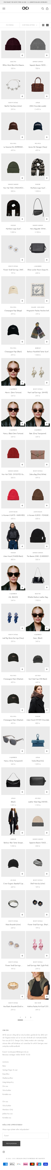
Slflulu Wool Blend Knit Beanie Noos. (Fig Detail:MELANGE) (13, 65)
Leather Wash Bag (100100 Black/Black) (37, 802)
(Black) (13, 802)
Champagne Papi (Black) (13, 351)
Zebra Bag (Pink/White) (37, 474)
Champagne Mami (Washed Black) (13, 679)
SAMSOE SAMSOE (38, 62)
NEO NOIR (38, 1003)
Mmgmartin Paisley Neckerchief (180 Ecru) (38, 310)
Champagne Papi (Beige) (13, 310)
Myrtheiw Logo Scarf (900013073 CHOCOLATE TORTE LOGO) (13, 228)
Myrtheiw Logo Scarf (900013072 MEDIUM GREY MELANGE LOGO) (38, 188)
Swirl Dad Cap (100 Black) (38, 679)
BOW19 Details (13, 103)
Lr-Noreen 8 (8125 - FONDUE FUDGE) (37, 515)
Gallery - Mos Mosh (37, 307)
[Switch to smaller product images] (47, 25)
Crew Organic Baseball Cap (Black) (13, 883)
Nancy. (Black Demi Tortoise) (13, 433)
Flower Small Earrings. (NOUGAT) (13, 965)
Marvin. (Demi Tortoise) (13, 392)
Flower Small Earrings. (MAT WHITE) (13, 269)
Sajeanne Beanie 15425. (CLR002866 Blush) (37, 842)
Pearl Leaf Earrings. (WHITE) (38, 392)
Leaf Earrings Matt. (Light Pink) (37, 965)
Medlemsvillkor (7, 1078)
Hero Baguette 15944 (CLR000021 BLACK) (37, 228)
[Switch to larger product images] (43, 25)
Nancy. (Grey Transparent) (13, 761)
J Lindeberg (38, 266)
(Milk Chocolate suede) (38, 106)
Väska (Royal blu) (38, 761)
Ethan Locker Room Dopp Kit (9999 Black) (38, 269)
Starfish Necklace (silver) (13, 106)
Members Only (7, 1109)
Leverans (5, 1062)
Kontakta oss (6, 1094)
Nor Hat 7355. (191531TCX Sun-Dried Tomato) (13, 474)
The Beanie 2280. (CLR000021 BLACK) (38, 556)
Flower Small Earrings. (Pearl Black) (38, 924)
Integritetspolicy (8, 1082)
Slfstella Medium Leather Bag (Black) (38, 597)
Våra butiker (6, 1090)
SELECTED (13, 62)
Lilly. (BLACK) (13, 597)
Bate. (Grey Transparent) (37, 433)
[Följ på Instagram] (3, 1152)
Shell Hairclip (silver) (37, 883)
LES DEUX (37, 675)
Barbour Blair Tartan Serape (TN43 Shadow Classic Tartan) (13, 842)
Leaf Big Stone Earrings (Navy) (13, 638)
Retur (4, 1066)
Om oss (5, 1086)
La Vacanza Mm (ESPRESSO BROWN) (13, 147)
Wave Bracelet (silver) (13, 924)
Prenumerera (11, 1143)
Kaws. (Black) (37, 638)
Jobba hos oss (7, 1113)
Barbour (38, 348)
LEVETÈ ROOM (13, 512)
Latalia (38, 103)
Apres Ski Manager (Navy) (37, 147)
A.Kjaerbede (13, 389)
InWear (37, 184)
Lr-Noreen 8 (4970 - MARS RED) (13, 515)
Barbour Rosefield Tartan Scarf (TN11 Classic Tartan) (37, 351)
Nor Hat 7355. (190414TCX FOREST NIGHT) (13, 188)
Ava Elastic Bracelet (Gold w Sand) (13, 1006)
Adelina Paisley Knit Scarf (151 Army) (37, 1006)
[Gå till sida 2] (30, 1017)
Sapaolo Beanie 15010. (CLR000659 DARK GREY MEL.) (37, 65)
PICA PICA (13, 143)
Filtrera (9, 25)
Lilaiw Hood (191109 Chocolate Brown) (38, 720)
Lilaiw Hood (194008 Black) (13, 556)
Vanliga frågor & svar (10, 1070)
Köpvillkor (6, 1074)
